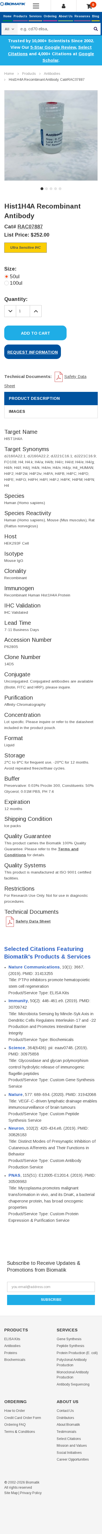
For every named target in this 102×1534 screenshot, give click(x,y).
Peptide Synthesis (70, 1346)
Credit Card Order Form (22, 1418)
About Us (66, 16)
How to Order (14, 1411)
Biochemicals (14, 1360)
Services (35, 16)
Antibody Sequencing (73, 1384)
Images (17, 411)
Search (96, 29)
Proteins (10, 1353)
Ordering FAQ (15, 1425)
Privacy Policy (31, 1493)
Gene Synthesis (69, 1339)
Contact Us (65, 1411)
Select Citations (69, 1439)
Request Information (32, 352)
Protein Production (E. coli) (77, 1353)
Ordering (50, 16)
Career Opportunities (73, 1459)
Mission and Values (72, 1446)
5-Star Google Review (53, 47)
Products (20, 16)
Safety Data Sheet (33, 921)
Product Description (34, 398)
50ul (15, 276)
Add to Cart (35, 333)
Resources (82, 16)
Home (7, 16)
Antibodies (52, 74)
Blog (95, 16)
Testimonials (66, 1432)
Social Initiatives (69, 1453)
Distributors (65, 1418)
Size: (10, 268)
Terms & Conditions (19, 1432)
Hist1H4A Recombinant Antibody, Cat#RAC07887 (47, 80)
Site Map (11, 1493)
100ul (16, 283)
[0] (89, 7)
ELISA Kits (12, 1339)
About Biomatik (68, 1425)
